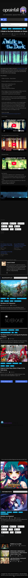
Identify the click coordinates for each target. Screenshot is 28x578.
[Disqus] (14, 401)
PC (24, 28)
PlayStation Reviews (21, 298)
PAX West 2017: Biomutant (8, 303)
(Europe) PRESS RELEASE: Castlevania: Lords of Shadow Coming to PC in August (20, 245)
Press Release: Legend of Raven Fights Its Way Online (7, 381)
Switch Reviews (4, 514)
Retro (12, 366)
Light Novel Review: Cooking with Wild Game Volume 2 (18, 559)
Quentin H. (21, 555)
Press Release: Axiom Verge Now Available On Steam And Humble (6, 245)
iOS (20, 363)
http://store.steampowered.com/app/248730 (11, 113)
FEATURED (9, 512)
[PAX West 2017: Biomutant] (14, 288)
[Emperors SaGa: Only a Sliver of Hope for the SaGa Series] (14, 353)
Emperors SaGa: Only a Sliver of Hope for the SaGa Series (13, 369)
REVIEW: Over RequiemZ (7, 516)
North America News (17, 28)
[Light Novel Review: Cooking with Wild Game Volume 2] (5, 561)
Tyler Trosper (12, 338)
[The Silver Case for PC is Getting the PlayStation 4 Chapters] (14, 320)
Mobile (2, 366)
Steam (15, 260)
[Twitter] (7, 273)
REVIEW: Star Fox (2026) (15, 544)
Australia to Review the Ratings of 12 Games (21, 381)
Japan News (11, 330)
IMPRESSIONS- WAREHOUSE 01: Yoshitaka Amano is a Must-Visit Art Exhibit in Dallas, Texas (18, 552)
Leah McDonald (23, 545)
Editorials (15, 363)
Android (3, 363)
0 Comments (18, 518)
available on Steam (21, 68)
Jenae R (11, 518)
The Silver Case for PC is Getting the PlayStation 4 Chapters (14, 336)
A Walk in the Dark (8, 260)
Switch (20, 512)
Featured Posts (7, 492)
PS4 (2, 301)
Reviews (6, 301)
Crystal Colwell (16, 34)
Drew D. (20, 561)
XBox (12, 301)
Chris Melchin (14, 305)
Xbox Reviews (18, 301)
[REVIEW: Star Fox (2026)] (5, 546)
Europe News (4, 330)
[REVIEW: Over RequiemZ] (14, 502)
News (10, 28)
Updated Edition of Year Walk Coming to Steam (6, 252)
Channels (4, 28)
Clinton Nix (12, 372)
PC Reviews (13, 298)
